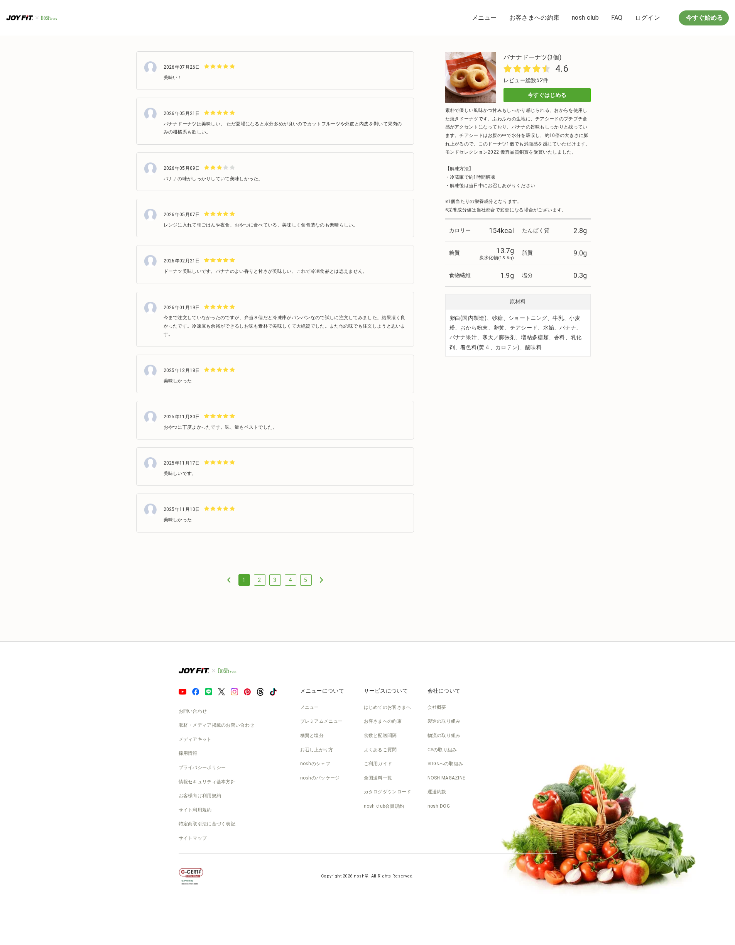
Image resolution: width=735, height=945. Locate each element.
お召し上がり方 (316, 749)
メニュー (484, 17)
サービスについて (386, 691)
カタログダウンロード (387, 792)
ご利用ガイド (378, 763)
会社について (444, 691)
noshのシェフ (315, 763)
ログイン (647, 17)
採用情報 (188, 753)
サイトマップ (193, 838)
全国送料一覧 (378, 778)
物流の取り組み (444, 735)
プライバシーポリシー (202, 767)
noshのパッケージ (320, 778)
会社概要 (436, 707)
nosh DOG (438, 806)
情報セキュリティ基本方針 (207, 781)
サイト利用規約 (195, 810)
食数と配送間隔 (380, 735)
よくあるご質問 (380, 749)
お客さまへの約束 (534, 17)
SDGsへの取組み (445, 763)
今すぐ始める (703, 17)
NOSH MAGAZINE (446, 778)
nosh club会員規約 (384, 806)
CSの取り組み (442, 749)
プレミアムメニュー (321, 721)
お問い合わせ (193, 711)
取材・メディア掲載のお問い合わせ (217, 725)
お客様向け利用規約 (200, 795)
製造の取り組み (444, 721)
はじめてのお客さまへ (387, 707)
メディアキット (195, 739)
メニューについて (322, 691)
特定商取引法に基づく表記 (207, 824)
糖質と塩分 (312, 735)
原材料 (518, 301)
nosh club (585, 17)
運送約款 (436, 792)
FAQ (617, 17)
